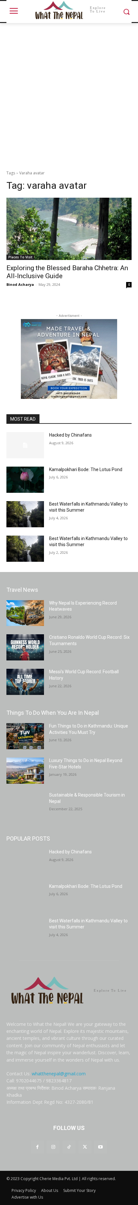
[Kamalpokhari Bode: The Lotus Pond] (25, 480)
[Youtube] (100, 1147)
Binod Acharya (20, 284)
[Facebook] (37, 1147)
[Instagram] (53, 1147)
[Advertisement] (69, 95)
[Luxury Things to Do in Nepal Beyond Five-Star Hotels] (25, 771)
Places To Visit (20, 257)
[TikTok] (69, 1147)
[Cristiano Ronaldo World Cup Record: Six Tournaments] (25, 647)
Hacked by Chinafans (70, 435)
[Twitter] (85, 1147)
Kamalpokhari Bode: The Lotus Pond (85, 469)
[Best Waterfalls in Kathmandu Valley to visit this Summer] (25, 514)
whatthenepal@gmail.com (59, 1074)
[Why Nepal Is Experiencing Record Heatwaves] (25, 613)
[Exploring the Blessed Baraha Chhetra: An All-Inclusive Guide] (69, 229)
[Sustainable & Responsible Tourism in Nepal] (25, 805)
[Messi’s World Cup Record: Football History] (25, 682)
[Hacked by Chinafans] (25, 445)
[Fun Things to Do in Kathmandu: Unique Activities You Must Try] (25, 736)
